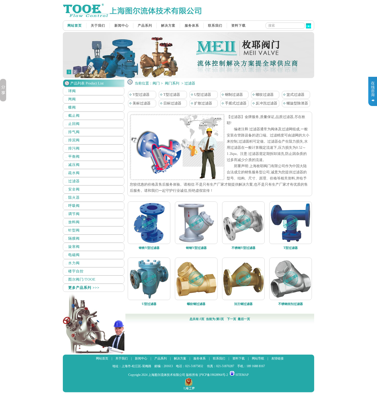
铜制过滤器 (233, 95)
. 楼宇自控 (75, 271)
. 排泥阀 (73, 140)
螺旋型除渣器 (296, 103)
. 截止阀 (73, 116)
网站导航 (258, 358)
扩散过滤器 (202, 103)
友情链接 (277, 358)
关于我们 (98, 25)
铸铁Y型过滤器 (149, 248)
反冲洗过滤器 (266, 103)
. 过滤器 (73, 181)
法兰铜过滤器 (243, 304)
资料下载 (238, 25)
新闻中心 (121, 25)
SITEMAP (242, 375)
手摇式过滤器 (235, 103)
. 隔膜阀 (73, 238)
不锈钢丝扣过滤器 (290, 304)
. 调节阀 (73, 214)
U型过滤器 (202, 95)
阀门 (156, 83)
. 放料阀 (73, 222)
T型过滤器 (171, 95)
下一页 (231, 319)
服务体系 (192, 25)
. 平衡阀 (73, 156)
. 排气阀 (73, 132)
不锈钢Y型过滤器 (243, 248)
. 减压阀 (73, 165)
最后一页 (244, 319)
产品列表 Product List (87, 83)
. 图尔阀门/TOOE (81, 279)
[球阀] (188, 77)
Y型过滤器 (141, 95)
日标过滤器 (171, 103)
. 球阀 (71, 91)
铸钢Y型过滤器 (196, 248)
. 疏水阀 (73, 173)
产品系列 (145, 25)
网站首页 (74, 25)
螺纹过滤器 (264, 95)
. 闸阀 (71, 99)
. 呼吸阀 (73, 206)
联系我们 (215, 25)
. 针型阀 (73, 230)
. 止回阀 (73, 124)
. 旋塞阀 (73, 247)
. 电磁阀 (73, 255)
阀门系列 (172, 83)
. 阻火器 (73, 197)
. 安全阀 (73, 189)
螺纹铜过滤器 (196, 304)
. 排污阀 (73, 148)
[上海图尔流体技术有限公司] (134, 16)
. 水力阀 (73, 263)
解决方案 (168, 25)
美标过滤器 (141, 103)
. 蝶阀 (71, 107)
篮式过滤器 (294, 95)
